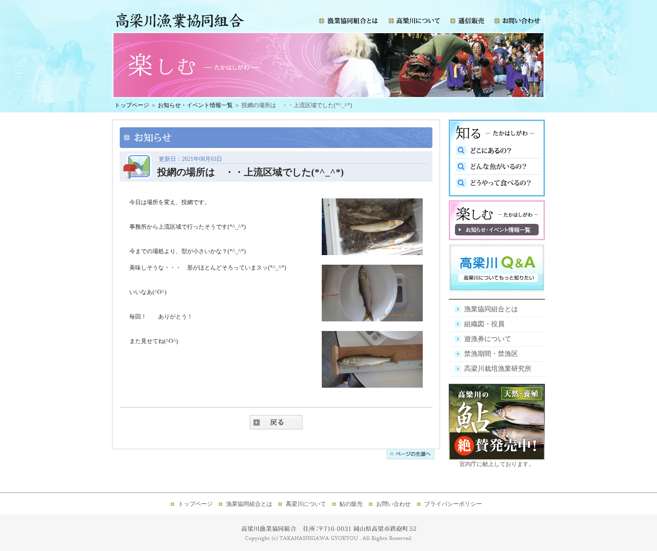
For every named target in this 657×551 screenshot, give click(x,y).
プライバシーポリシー (453, 504)
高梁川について (306, 504)
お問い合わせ (393, 504)
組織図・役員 (484, 324)
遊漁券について (487, 339)
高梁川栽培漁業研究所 (497, 368)
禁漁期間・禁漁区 (491, 353)
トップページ (131, 105)
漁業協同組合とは (491, 309)
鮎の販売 (351, 504)
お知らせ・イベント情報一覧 (195, 105)
